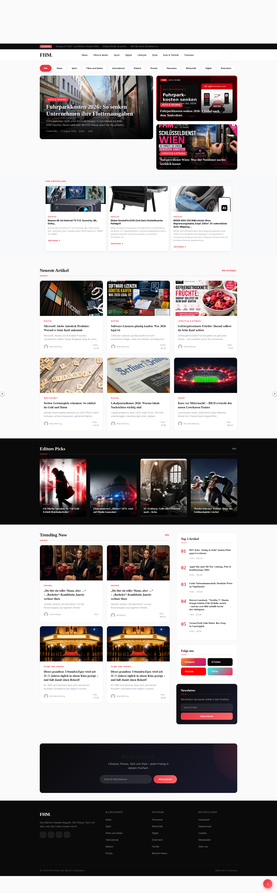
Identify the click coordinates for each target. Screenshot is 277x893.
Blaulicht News (159, 853)
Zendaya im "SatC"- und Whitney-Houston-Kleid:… (78, 46)
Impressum (204, 819)
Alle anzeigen (229, 270)
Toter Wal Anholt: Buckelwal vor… (144, 46)
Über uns (203, 846)
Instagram (190, 662)
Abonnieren (206, 716)
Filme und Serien (94, 68)
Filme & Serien (100, 55)
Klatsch (137, 68)
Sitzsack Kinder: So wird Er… (115, 46)
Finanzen (189, 55)
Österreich (226, 68)
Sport (117, 55)
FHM (46, 55)
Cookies (202, 833)
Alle (45, 68)
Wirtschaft (191, 68)
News (85, 55)
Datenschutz (204, 826)
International (118, 68)
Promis (154, 68)
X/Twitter (216, 662)
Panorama (171, 68)
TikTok (214, 671)
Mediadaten (204, 839)
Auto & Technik (171, 55)
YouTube (189, 671)
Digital (128, 55)
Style (154, 55)
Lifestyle (142, 55)
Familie (155, 846)
